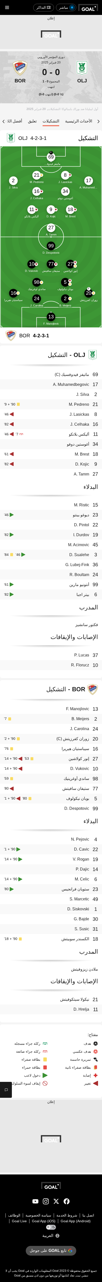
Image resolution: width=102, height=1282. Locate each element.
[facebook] (67, 1202)
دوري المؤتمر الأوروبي (51, 57)
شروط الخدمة (66, 1215)
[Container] (82, 75)
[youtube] (35, 1202)
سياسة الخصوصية (38, 1215)
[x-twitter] (56, 1202)
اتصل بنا (88, 1215)
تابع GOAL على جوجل (48, 1250)
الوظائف (14, 1215)
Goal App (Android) (76, 1221)
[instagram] (46, 1202)
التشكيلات (51, 121)
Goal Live (19, 1221)
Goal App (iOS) (43, 1221)
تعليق (32, 121)
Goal (55, 1271)
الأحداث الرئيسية (78, 121)
